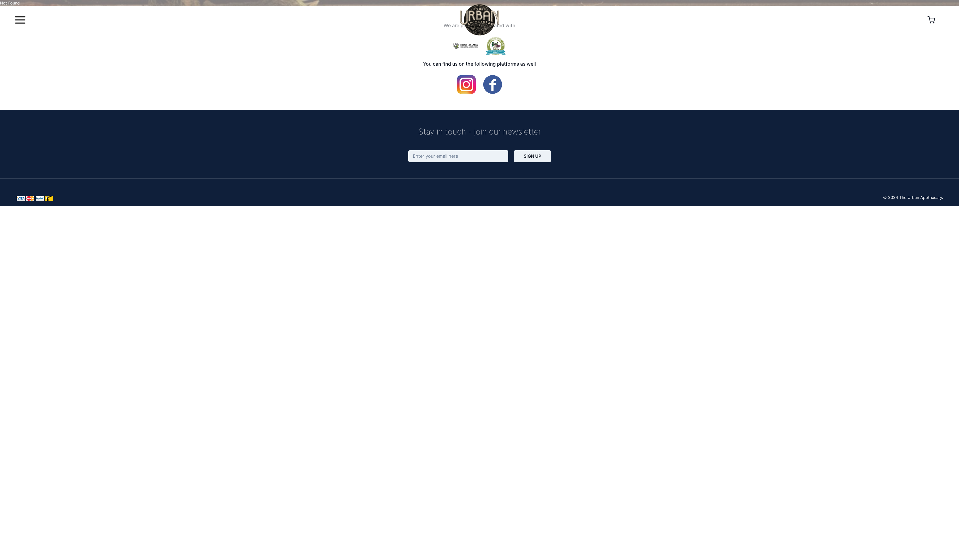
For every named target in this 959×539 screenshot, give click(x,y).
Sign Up (532, 156)
